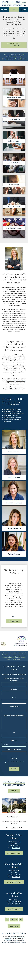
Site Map (12, 940)
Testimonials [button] (14, 621)
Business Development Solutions (11, 942)
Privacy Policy (20, 940)
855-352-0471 (10, 380)
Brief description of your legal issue (14, 715)
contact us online (20, 380)
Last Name (14, 689)
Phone (14, 698)
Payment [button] (14, 791)
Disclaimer (14, 758)
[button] (4, 9)
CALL (24, 10)
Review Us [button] (14, 926)
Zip (14, 732)
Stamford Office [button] (14, 853)
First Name (14, 680)
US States (14, 741)
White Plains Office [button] (14, 882)
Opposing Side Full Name (14, 749)
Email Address (14, 706)
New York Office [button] (14, 909)
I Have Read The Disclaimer (15, 762)
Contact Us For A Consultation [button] (14, 45)
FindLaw (23, 942)
